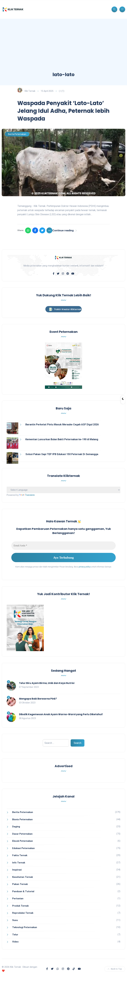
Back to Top (116, 969)
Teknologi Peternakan (24, 927)
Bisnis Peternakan (22, 819)
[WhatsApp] (28, 230)
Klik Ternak (30, 91)
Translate (30, 495)
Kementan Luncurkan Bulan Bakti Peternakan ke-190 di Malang (61, 439)
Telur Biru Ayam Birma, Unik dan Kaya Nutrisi (46, 683)
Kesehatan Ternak (22, 877)
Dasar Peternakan (22, 833)
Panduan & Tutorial (23, 891)
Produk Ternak (20, 905)
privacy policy (85, 567)
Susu (15, 920)
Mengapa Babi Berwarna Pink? (38, 698)
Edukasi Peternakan (23, 848)
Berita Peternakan (17, 134)
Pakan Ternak (20, 884)
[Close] (121, 988)
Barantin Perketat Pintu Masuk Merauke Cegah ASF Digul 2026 (62, 424)
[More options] (49, 230)
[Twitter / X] (42, 230)
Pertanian (17, 898)
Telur (15, 934)
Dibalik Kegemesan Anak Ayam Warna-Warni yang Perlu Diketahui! (61, 714)
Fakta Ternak (19, 855)
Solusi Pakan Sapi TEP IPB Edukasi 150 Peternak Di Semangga (61, 454)
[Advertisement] (63, 48)
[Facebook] (35, 230)
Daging (16, 826)
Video (15, 941)
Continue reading (63, 230)
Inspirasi (17, 869)
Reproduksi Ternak (22, 913)
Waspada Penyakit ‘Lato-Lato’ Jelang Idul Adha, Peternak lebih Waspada (63, 111)
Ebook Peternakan (22, 841)
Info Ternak (18, 862)
